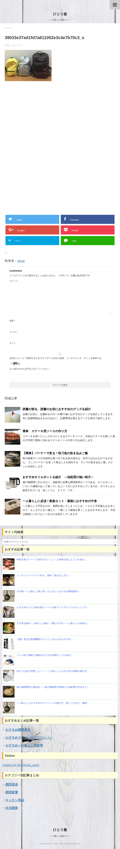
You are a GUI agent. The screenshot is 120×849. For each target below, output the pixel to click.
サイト (12, 343)
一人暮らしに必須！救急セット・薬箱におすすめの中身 (60, 501)
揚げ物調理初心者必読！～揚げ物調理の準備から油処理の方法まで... (53, 687)
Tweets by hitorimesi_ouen (20, 765)
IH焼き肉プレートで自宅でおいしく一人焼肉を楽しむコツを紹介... (51, 559)
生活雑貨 (11, 808)
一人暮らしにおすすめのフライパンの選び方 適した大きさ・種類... (53, 703)
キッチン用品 (14, 800)
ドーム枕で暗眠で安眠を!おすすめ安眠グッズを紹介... (45, 655)
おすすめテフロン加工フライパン (28, 737)
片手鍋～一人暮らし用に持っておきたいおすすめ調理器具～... (49, 591)
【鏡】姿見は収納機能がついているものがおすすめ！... (46, 639)
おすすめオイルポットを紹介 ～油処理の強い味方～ (58, 477)
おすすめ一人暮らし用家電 (24, 745)
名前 (12, 320)
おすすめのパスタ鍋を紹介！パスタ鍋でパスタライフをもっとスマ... (53, 607)
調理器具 (11, 784)
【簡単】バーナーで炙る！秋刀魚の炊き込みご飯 (55, 453)
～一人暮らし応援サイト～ (60, 836)
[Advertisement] (60, 119)
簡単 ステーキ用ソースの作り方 (45, 431)
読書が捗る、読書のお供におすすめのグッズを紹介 (57, 409)
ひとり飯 (60, 14)
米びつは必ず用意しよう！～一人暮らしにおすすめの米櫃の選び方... (53, 671)
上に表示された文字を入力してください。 (30, 369)
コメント (13, 281)
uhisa (21, 260)
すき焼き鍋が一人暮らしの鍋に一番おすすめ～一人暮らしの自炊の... (53, 623)
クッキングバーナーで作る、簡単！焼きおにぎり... (43, 575)
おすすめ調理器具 (17, 729)
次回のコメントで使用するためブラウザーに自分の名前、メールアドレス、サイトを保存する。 (56, 358)
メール (13, 332)
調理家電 (11, 792)
